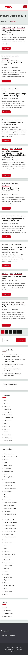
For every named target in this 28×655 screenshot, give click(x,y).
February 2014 (8, 437)
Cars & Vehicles (6, 302)
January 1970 (8, 440)
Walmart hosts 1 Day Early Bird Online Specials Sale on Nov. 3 (14, 248)
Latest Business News (10, 520)
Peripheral (7, 560)
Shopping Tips (8, 577)
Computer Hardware (9, 482)
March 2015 (7, 409)
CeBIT (6, 474)
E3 (5, 494)
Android (6, 459)
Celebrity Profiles (9, 477)
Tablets (6, 583)
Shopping (6, 574)
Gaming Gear (7, 500)
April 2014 (7, 432)
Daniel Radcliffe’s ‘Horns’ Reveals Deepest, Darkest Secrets (12, 63)
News (13, 27)
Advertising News (9, 454)
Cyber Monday (8, 485)
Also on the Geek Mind (10, 457)
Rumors (6, 571)
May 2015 (7, 403)
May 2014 (7, 429)
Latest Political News (10, 528)
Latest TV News (6, 27)
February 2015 (8, 412)
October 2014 (8, 415)
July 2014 (6, 423)
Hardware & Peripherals (10, 502)
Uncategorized (21, 27)
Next (19, 332)
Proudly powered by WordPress (13, 649)
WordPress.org (8, 616)
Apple (5, 462)
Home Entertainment (10, 508)
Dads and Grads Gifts (10, 488)
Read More (6, 48)
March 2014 (7, 435)
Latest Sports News (9, 531)
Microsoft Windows (9, 537)
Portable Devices (9, 563)
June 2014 (7, 426)
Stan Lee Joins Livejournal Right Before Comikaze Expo (14, 95)
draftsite (15, 34)
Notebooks (7, 551)
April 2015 (7, 406)
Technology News (11, 216)
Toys (5, 588)
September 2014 (9, 417)
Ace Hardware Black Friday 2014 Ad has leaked (12, 123)
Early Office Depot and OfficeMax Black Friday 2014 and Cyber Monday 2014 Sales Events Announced (14, 154)
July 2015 (6, 400)
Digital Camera (8, 491)
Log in (5, 607)
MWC (5, 545)
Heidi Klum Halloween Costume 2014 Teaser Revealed (10, 190)
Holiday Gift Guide (9, 505)
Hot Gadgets (7, 511)
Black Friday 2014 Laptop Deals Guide (14, 277)
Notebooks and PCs (9, 554)
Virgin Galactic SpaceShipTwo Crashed (13, 306)
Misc (5, 540)
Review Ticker (8, 565)
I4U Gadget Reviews (10, 514)
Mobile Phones (8, 542)
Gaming (6, 497)
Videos (6, 594)
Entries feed (7, 610)
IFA (5, 517)
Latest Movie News (9, 525)
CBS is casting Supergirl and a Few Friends (13, 31)
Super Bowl (7, 580)
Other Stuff (7, 557)
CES (5, 480)
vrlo (8, 7)
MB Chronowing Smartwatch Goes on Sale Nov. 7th (13, 220)
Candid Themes (18, 651)
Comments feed (8, 613)
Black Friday (5, 119)
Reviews (6, 568)
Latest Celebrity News (8, 56)
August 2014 (7, 420)
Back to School (8, 465)
